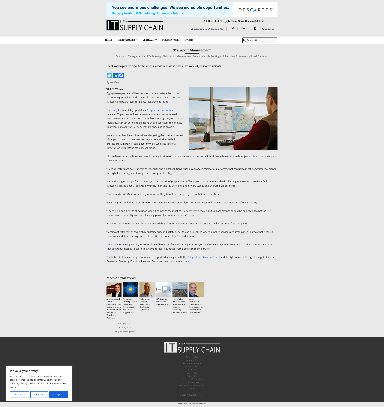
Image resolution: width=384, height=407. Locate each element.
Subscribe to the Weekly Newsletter (209, 28)
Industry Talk (170, 40)
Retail (192, 388)
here (186, 261)
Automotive (192, 376)
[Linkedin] (115, 75)
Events (189, 40)
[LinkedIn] (244, 28)
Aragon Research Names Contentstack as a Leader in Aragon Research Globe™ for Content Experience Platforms (113, 308)
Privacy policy (192, 357)
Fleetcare (112, 244)
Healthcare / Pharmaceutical (192, 385)
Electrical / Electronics (192, 379)
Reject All (39, 394)
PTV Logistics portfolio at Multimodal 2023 (163, 302)
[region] (39, 383)
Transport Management (124, 331)
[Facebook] (255, 28)
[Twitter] (233, 28)
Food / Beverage (192, 382)
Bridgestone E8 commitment (204, 257)
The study (112, 110)
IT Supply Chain (124, 323)
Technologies (126, 40)
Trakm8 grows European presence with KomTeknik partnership (145, 304)
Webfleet (171, 110)
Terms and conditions (192, 363)
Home (108, 40)
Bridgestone (153, 110)
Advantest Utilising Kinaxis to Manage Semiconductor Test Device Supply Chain (130, 306)
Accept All (58, 394)
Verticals (148, 40)
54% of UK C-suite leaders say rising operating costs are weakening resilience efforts (179, 306)
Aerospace (192, 372)
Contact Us (269, 28)
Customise (19, 394)
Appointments (192, 366)
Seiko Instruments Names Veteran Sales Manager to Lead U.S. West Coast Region (196, 306)
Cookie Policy (192, 360)
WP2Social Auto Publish (186, 403)
